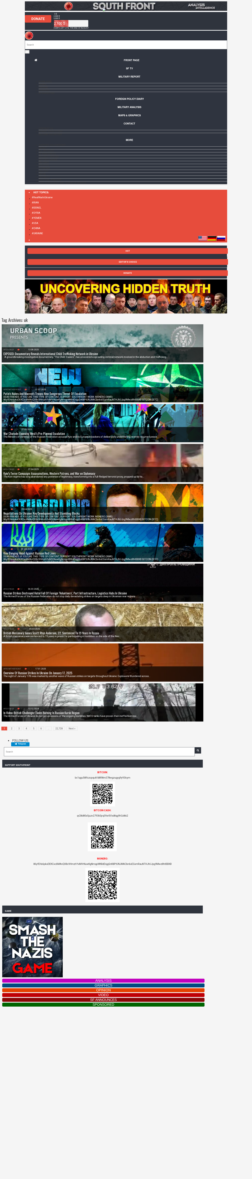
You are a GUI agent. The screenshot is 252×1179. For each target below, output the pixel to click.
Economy (44, 168)
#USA (35, 223)
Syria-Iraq (45, 81)
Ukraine (43, 87)
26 (14, 429)
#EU (5, 429)
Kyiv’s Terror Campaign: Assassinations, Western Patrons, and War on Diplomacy (49, 473)
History (44, 171)
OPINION (103, 990)
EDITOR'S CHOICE (128, 262)
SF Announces (47, 153)
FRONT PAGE (131, 60)
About (43, 148)
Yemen (42, 84)
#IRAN (35, 202)
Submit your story (51, 131)
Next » (72, 728)
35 (14, 549)
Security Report (49, 156)
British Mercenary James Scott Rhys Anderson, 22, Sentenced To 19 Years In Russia (51, 633)
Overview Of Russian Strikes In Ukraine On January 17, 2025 (37, 673)
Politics (44, 165)
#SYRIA (36, 212)
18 (28, 669)
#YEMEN (36, 218)
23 (21, 349)
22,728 (59, 728)
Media (42, 174)
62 (28, 389)
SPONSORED (103, 1004)
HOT (127, 251)
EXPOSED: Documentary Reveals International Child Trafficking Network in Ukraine (50, 354)
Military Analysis (129, 107)
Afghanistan (47, 93)
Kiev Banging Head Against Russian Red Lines (29, 553)
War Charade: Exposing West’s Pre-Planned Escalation (34, 433)
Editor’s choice (48, 159)
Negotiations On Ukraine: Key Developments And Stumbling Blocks (41, 513)
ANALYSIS (103, 980)
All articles (46, 150)
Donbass (44, 90)
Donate (38, 19)
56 (14, 509)
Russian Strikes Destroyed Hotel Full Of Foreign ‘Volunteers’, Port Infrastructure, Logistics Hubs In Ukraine (65, 593)
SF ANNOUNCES (103, 1000)
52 (21, 589)
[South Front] (126, 10)
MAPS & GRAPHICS (129, 115)
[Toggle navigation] (27, 52)
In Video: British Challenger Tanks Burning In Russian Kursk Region (41, 713)
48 (21, 708)
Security (44, 177)
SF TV (129, 68)
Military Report (129, 76)
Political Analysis (50, 180)
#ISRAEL (36, 207)
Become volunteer (50, 134)
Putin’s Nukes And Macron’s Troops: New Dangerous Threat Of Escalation (44, 393)
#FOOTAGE (8, 350)
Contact (129, 123)
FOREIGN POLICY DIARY (129, 99)
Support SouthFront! (52, 145)
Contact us (46, 128)
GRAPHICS (103, 985)
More (129, 140)
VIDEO (103, 995)
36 (21, 469)
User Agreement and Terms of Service (62, 182)
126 (22, 629)
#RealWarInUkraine (42, 197)
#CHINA (36, 228)
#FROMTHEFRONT (12, 389)
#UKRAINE (37, 233)
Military (44, 162)
